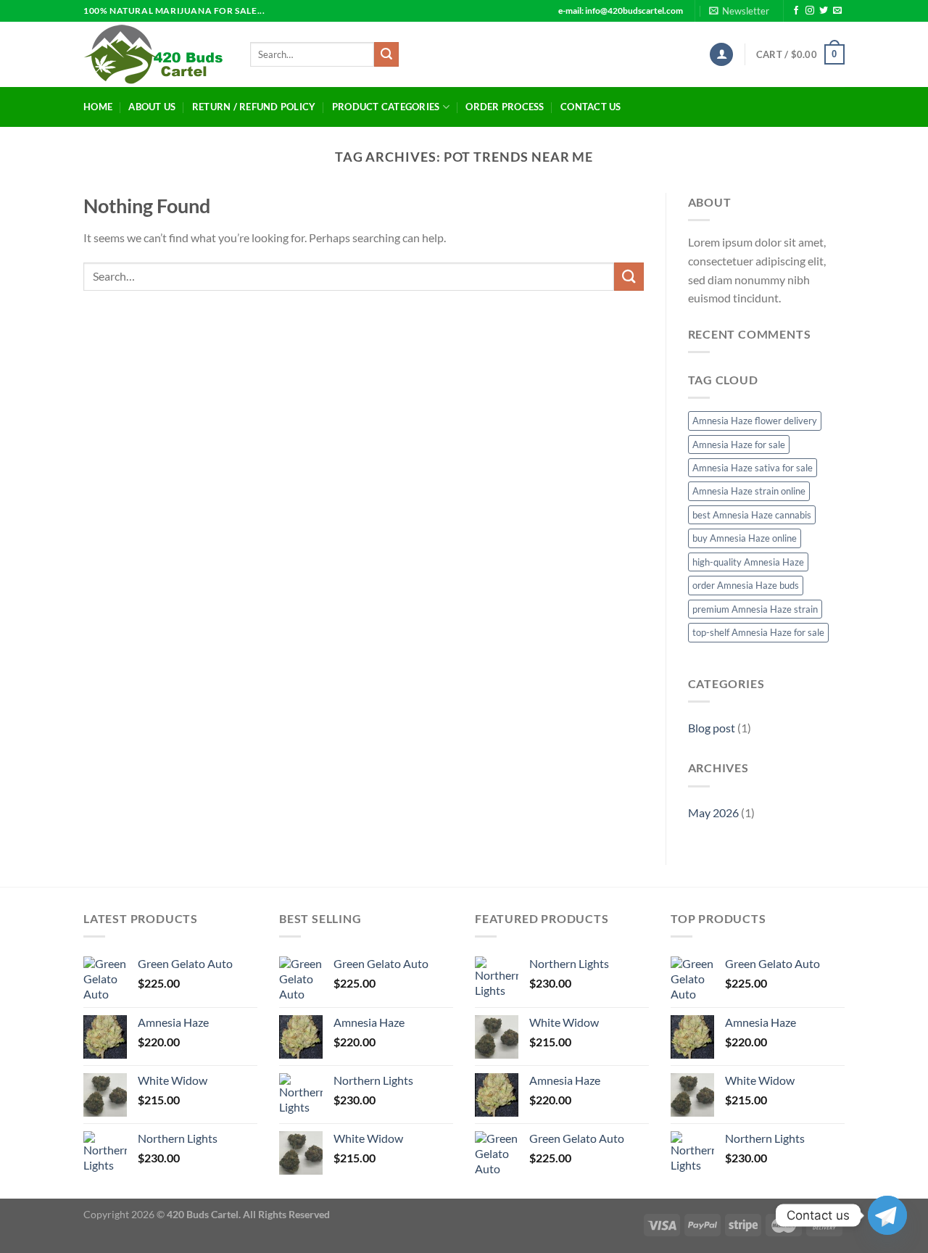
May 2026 (713, 812)
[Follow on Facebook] (796, 11)
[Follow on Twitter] (823, 11)
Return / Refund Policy (254, 106)
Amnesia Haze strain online (748, 491)
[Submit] (386, 54)
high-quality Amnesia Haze (748, 562)
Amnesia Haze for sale (738, 444)
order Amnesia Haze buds (745, 585)
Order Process (504, 106)
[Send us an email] (837, 11)
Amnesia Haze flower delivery (754, 420)
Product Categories (386, 106)
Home (97, 106)
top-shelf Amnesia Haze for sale (758, 632)
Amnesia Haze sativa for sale (752, 468)
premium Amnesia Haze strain (755, 609)
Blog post (711, 728)
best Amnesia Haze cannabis (751, 515)
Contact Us (590, 106)
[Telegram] (887, 1215)
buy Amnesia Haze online (744, 538)
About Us (151, 106)
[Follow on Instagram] (809, 11)
